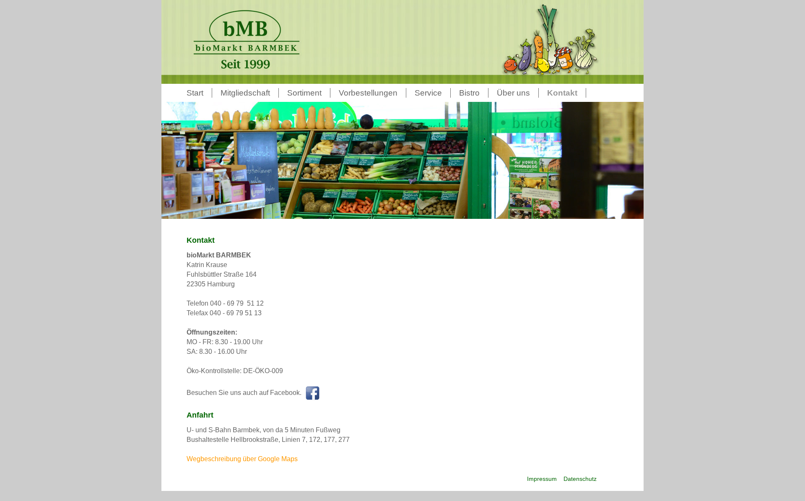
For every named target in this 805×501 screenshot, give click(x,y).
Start (195, 92)
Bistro (469, 92)
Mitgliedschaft (245, 92)
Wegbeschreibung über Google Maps (242, 458)
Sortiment (304, 92)
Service (428, 92)
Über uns (513, 92)
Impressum (542, 478)
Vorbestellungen (368, 92)
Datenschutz (579, 478)
